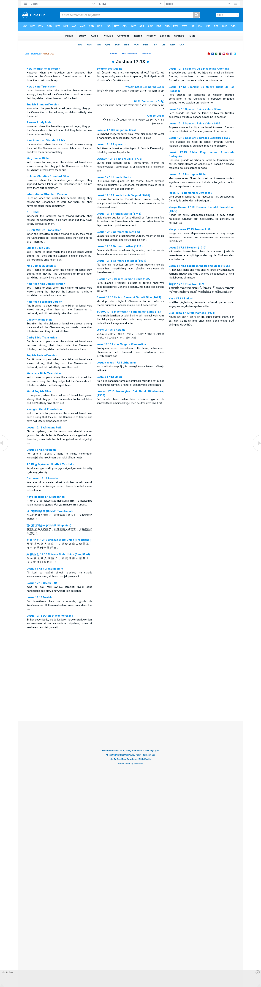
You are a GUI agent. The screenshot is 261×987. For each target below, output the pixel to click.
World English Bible (39, 391)
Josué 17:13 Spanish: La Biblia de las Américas (199, 68)
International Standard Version (47, 194)
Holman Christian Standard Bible (48, 176)
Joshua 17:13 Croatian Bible (45, 568)
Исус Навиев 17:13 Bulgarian (46, 496)
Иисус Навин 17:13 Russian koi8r (190, 229)
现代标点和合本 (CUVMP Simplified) (49, 525)
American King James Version (46, 283)
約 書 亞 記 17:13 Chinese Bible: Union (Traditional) (59, 540)
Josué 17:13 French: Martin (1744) (119, 213)
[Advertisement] (130, 699)
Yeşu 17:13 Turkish (181, 298)
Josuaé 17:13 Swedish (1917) (187, 247)
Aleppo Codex (155, 115)
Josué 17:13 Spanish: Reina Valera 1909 (194, 123)
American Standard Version (44, 301)
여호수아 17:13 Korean (111, 330)
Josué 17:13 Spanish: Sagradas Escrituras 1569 (199, 138)
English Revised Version (42, 355)
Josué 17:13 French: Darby (114, 177)
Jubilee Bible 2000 (38, 248)
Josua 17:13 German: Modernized (118, 232)
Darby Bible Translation (42, 337)
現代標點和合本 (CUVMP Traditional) (50, 511)
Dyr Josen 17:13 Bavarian (43, 478)
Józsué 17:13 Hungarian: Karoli (116, 130)
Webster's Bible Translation (44, 373)
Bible (27, 54)
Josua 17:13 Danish (39, 597)
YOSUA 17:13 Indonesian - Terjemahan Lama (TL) (129, 311)
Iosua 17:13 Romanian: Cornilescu (190, 192)
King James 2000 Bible (41, 265)
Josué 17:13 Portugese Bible (187, 174)
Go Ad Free (7, 972)
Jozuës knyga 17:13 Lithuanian (117, 362)
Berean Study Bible (39, 122)
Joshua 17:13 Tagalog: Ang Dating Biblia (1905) (199, 265)
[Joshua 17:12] (4, 451)
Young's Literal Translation (44, 409)
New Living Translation (41, 86)
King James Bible (38, 158)
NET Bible (33, 212)
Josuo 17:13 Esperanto (111, 144)
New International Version (43, 68)
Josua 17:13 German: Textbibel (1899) (121, 260)
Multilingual (35, 54)
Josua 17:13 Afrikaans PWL (44, 427)
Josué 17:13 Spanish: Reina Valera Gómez (196, 109)
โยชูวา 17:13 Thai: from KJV (186, 284)
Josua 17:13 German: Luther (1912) (120, 246)
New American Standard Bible (46, 140)
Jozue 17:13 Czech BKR (42, 583)
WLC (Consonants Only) (149, 101)
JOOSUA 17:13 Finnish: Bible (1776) (119, 158)
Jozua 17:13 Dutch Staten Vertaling (50, 615)
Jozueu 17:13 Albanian (41, 449)
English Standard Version (43, 104)
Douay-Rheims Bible (39, 319)
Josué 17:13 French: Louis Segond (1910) (123, 195)
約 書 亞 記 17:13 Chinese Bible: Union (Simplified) (58, 554)
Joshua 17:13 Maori (109, 377)
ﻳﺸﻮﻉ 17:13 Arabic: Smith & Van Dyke (50, 464)
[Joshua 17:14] (256, 451)
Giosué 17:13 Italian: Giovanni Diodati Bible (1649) (129, 297)
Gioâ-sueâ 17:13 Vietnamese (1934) (192, 313)
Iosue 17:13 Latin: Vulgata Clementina (121, 344)
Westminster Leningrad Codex (144, 87)
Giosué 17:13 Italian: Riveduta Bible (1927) (124, 279)
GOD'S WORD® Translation (44, 230)
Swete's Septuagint (109, 68)
